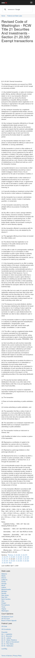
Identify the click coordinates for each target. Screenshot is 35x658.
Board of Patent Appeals (8, 620)
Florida (3, 582)
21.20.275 (5, 557)
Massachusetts (6, 589)
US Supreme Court (7, 617)
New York (4, 597)
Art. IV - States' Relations (9, 640)
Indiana (3, 587)
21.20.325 (19, 559)
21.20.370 (5, 563)
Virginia (3, 609)
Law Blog (4, 649)
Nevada (3, 593)
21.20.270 (24, 555)
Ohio (2, 601)
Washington (5, 611)
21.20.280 (12, 557)
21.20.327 (26, 559)
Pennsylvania (5, 605)
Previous (10, 555)
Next (10, 563)
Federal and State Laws (14, 16)
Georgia (3, 583)
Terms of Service (6, 656)
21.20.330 (5, 561)
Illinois (3, 585)
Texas (3, 607)
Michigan (4, 591)
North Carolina (5, 599)
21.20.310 (5, 559)
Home (3, 16)
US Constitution (6, 629)
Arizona (3, 578)
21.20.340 (12, 561)
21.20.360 (26, 561)
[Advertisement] (17, 61)
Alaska (3, 576)
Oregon (3, 603)
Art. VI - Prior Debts (7, 644)
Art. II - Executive (6, 636)
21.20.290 (19, 557)
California (4, 580)
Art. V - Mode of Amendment (10, 642)
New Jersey (5, 595)
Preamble (4, 632)
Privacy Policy (17, 656)
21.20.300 (26, 557)
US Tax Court (5, 618)
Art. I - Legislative (6, 634)
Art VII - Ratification (7, 646)
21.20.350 (19, 561)
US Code (4, 626)
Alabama (4, 574)
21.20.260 (17, 555)
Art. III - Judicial (6, 638)
